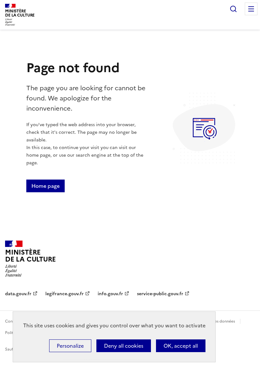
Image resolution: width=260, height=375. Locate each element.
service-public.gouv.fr (160, 293)
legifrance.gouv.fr (64, 293)
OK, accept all (181, 346)
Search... (233, 9)
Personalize (70, 346)
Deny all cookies (123, 346)
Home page (45, 186)
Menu (251, 9)
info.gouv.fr (110, 293)
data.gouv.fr (18, 293)
